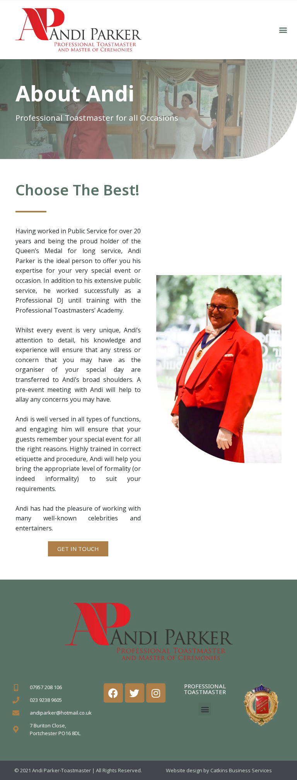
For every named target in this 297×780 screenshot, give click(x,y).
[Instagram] (156, 693)
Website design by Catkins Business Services (219, 770)
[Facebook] (113, 693)
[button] (283, 29)
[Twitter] (134, 693)
